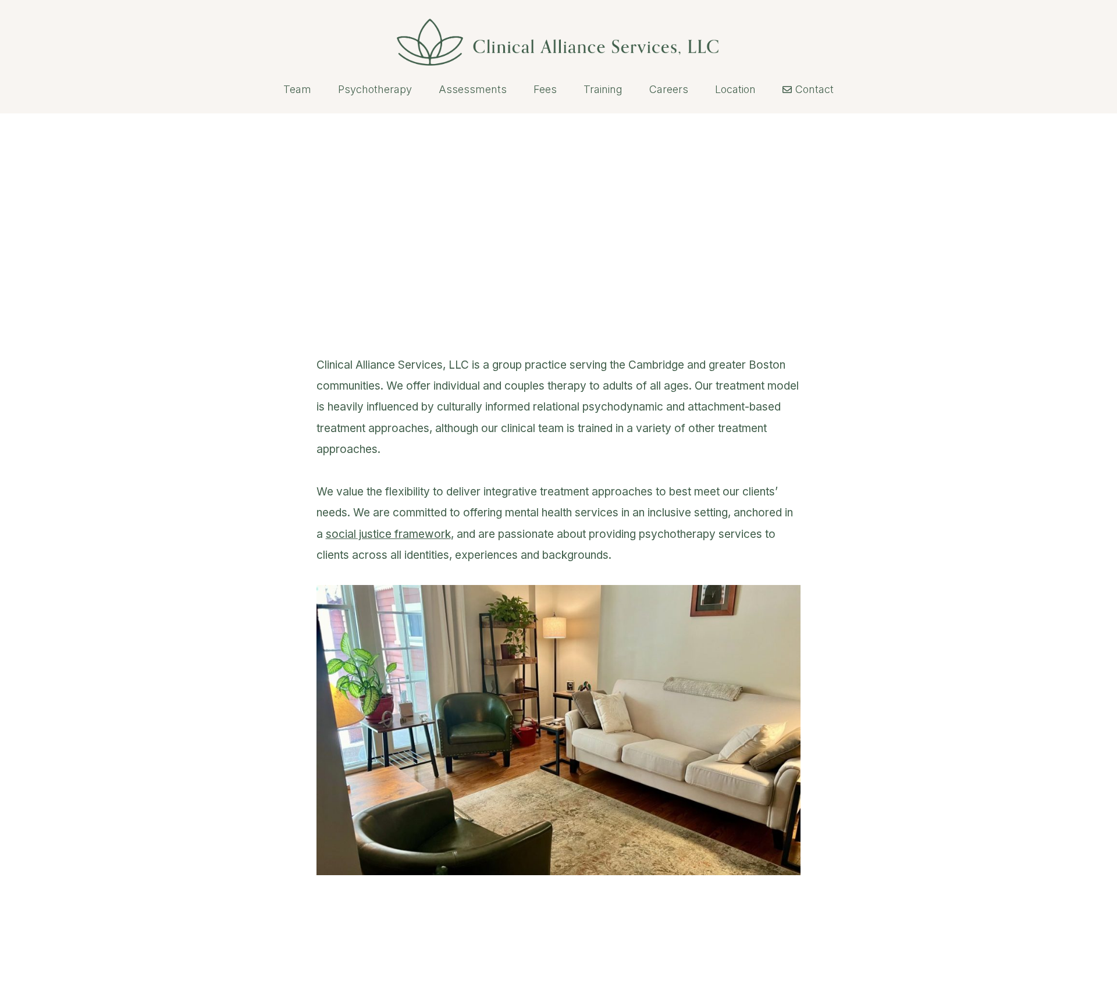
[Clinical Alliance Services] (558, 33)
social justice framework (388, 534)
